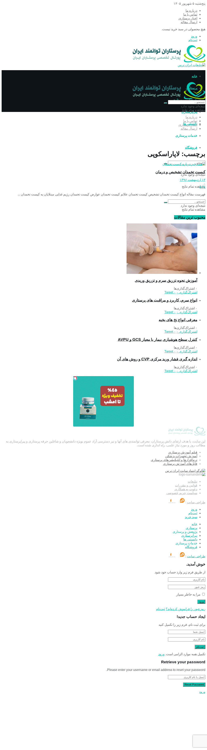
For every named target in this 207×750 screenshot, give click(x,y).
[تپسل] (75, 378)
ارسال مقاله (189, 22)
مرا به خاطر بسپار (188, 594)
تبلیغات (192, 481)
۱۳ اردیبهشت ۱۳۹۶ (192, 180)
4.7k (202, 187)
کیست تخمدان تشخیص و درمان (180, 172)
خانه (194, 76)
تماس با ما (190, 14)
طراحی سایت (196, 502)
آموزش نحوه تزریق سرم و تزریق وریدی (166, 280)
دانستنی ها (190, 539)
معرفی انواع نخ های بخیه (178, 320)
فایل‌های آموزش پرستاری (180, 463)
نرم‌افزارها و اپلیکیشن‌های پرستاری (174, 460)
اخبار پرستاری (187, 18)
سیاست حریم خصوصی (181, 493)
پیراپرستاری (189, 535)
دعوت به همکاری (185, 489)
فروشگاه (191, 147)
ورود (194, 36)
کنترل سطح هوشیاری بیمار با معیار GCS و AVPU (157, 339)
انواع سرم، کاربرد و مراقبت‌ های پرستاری (164, 300)
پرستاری (191, 528)
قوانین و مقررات (186, 485)
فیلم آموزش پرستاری (182, 452)
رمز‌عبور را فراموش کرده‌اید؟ (185, 609)
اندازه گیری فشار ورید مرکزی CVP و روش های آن (157, 359)
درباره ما (191, 10)
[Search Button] (165, 103)
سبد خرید (191, 517)
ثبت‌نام (192, 40)
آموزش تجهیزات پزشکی (181, 456)
